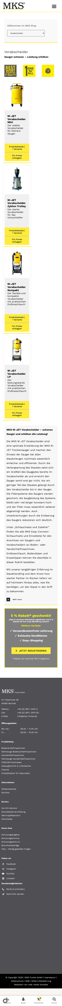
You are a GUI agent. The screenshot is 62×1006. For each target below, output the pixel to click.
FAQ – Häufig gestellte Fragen (16, 849)
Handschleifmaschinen (12, 755)
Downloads (6, 819)
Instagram (11, 869)
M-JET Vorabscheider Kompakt (16, 294)
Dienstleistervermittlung (13, 812)
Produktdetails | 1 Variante (17, 147)
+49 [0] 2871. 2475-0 (27, 709)
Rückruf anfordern (15, 889)
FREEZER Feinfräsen (11, 762)
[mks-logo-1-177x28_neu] (13, 690)
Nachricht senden (15, 894)
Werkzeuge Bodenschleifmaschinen (18, 751)
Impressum (50, 977)
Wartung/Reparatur (10, 815)
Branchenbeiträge (10, 845)
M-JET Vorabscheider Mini (16, 124)
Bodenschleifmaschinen (13, 748)
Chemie (5, 770)
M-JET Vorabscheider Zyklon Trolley (16, 208)
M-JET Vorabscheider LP (16, 380)
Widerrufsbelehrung (41, 981)
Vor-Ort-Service (9, 808)
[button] (31, 599)
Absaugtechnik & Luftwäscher (16, 766)
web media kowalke (38, 984)
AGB (27, 981)
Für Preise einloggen (17, 156)
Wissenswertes (8, 789)
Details (17, 96)
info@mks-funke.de (27, 716)
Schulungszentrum (10, 842)
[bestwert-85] (10, 65)
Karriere (5, 792)
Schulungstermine (10, 838)
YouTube (10, 873)
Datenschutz (17, 981)
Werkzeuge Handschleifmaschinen (18, 759)
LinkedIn (10, 878)
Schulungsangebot (10, 835)
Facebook (11, 864)
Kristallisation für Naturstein (15, 773)
